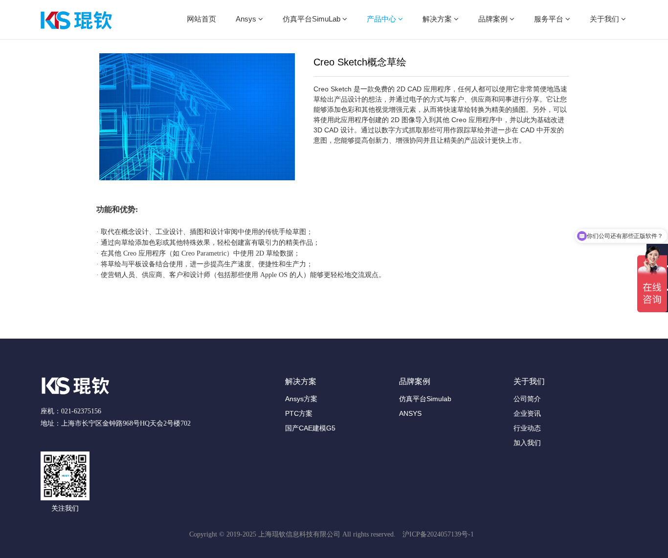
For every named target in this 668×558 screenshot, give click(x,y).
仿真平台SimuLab (312, 19)
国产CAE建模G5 (310, 428)
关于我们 (605, 19)
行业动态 (527, 428)
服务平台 (549, 19)
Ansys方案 (301, 399)
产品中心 (382, 19)
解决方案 (438, 19)
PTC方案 (298, 413)
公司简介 (527, 399)
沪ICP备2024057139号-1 (438, 534)
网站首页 (201, 19)
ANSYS (410, 413)
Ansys (247, 19)
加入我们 (527, 443)
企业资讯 (527, 413)
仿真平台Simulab (425, 399)
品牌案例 (494, 19)
